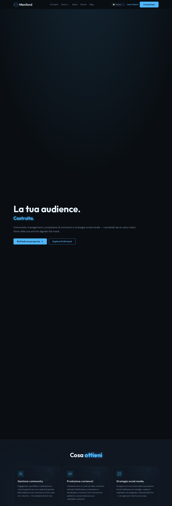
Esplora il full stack (62, 241)
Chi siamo (54, 4)
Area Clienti (132, 4)
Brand (74, 4)
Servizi (64, 4)
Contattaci (149, 4)
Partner (83, 4)
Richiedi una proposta (28, 241)
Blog (92, 4)
